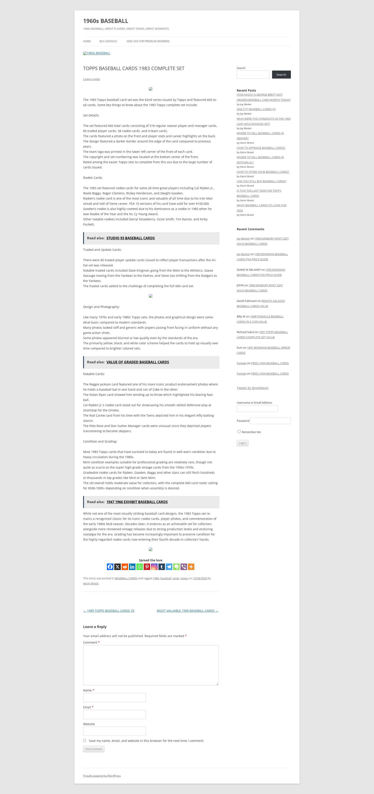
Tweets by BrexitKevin (253, 388)
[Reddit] (125, 567)
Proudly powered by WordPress (102, 776)
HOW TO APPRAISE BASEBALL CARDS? (261, 148)
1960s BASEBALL (105, 21)
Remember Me (251, 432)
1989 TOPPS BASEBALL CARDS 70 (108, 611)
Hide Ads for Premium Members (148, 41)
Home (87, 41)
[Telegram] (169, 567)
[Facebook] (110, 567)
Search (241, 68)
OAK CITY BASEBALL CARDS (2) (256, 109)
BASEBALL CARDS (126, 578)
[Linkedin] (132, 567)
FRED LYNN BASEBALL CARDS (270, 363)
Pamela (241, 363)
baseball (165, 578)
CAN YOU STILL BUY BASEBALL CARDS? (261, 181)
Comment (91, 642)
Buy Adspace (108, 41)
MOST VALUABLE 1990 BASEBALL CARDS (187, 611)
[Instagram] (154, 567)
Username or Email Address (254, 402)
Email (88, 707)
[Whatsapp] (139, 567)
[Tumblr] (161, 567)
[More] (191, 567)
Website (89, 724)
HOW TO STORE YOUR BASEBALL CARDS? (263, 172)
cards (175, 578)
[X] (117, 567)
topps (184, 578)
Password (243, 421)
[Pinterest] (147, 567)
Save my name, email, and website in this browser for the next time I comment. (146, 741)
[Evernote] (176, 567)
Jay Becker (243, 238)
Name (88, 690)
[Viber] (184, 567)
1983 (156, 578)
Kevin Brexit (90, 583)
